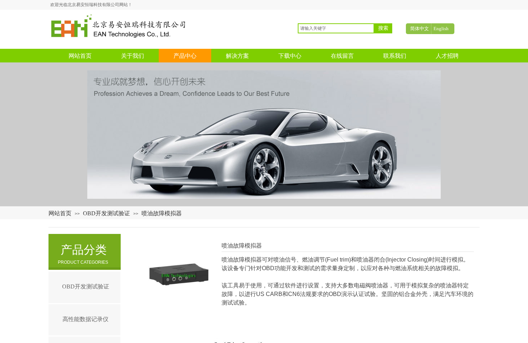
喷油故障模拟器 (162, 213)
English (441, 28)
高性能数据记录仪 (85, 319)
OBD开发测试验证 (106, 213)
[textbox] (336, 28)
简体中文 (419, 28)
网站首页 (59, 213)
